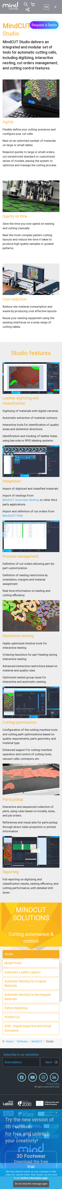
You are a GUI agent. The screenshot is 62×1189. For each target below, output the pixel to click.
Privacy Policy (52, 1084)
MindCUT (36, 1041)
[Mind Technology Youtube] (32, 1078)
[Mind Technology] (10, 6)
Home (9, 1041)
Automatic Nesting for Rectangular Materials (27, 997)
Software (22, 1041)
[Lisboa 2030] (31, 1103)
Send (48, 1062)
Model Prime (13, 963)
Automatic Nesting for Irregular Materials (25, 983)
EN (46, 7)
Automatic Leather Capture (22, 972)
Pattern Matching (15, 1008)
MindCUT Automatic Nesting (21, 500)
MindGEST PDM (13, 515)
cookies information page (33, 1178)
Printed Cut (11, 1017)
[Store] (32, 4)
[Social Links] (27, 9)
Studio (8, 954)
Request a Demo (44, 25)
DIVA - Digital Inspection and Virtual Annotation (27, 1028)
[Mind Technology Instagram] (43, 1078)
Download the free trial (31, 1161)
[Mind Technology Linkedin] (54, 1078)
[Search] (25, 4)
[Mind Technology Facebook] (21, 1078)
